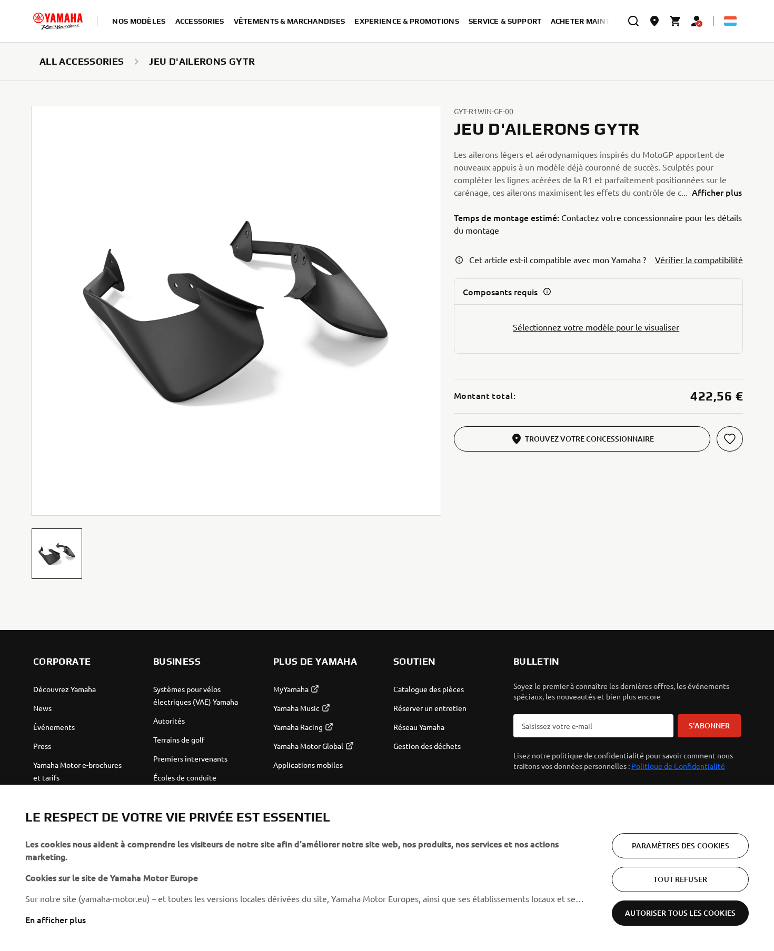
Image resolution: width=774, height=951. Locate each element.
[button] (57, 553)
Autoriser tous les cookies (680, 913)
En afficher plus (55, 919)
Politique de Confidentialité (678, 765)
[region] (387, 868)
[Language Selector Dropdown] (730, 21)
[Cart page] (675, 21)
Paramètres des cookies (680, 845)
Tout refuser (680, 879)
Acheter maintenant (593, 21)
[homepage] (58, 21)
